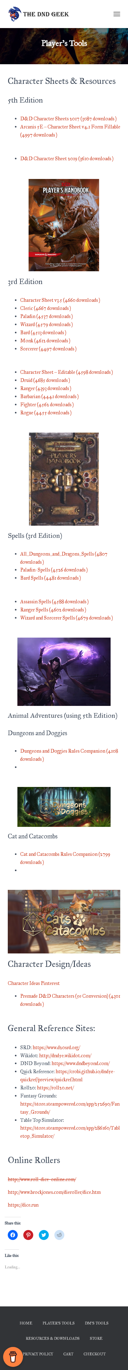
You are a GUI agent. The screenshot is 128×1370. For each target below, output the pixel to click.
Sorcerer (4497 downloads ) (48, 349)
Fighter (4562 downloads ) (47, 405)
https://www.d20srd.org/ (56, 1047)
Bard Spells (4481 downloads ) (50, 578)
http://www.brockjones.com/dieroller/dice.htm (54, 1192)
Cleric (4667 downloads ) (45, 308)
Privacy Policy (38, 1354)
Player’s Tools (59, 1323)
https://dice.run (23, 1205)
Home (26, 1323)
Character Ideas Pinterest (34, 983)
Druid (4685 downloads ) (45, 380)
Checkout (95, 1354)
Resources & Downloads (53, 1338)
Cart (68, 1354)
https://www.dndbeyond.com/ (80, 1063)
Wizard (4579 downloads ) (46, 324)
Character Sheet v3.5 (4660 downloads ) (60, 300)
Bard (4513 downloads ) (43, 332)
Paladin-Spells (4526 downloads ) (54, 570)
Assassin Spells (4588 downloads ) (54, 602)
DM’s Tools (96, 1323)
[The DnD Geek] (41, 14)
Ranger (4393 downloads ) (45, 388)
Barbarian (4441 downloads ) (49, 396)
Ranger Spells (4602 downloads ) (53, 610)
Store (96, 1338)
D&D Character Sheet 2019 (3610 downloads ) (66, 159)
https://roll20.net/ (55, 1088)
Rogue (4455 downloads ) (45, 413)
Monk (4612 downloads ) (45, 341)
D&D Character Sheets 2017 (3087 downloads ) (68, 119)
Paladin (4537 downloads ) (46, 316)
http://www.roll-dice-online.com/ (42, 1179)
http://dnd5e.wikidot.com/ (65, 1056)
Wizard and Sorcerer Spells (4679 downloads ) (66, 618)
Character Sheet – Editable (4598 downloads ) (66, 372)
